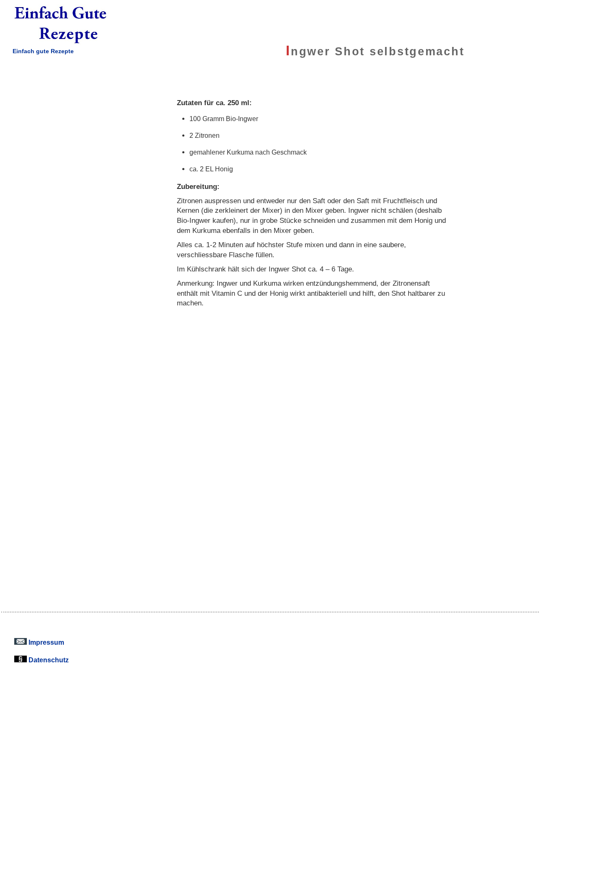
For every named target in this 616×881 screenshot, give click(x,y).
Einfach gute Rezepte (43, 51)
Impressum (45, 642)
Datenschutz (48, 660)
